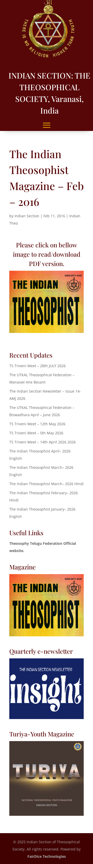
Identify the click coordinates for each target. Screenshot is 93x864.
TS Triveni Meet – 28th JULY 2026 (37, 365)
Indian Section (26, 215)
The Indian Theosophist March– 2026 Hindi (46, 483)
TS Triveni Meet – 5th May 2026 (36, 432)
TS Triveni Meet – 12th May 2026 (37, 423)
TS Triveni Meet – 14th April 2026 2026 (42, 442)
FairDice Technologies (46, 856)
